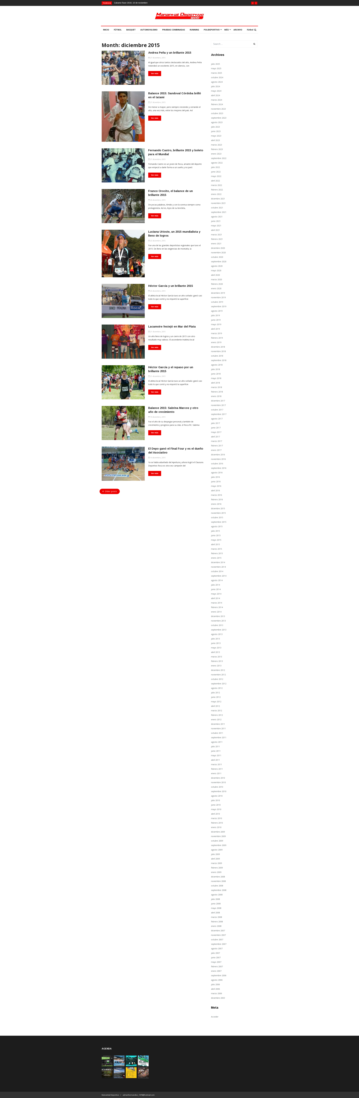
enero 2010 (216, 827)
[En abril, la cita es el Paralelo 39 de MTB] (107, 1065)
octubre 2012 (217, 679)
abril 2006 (215, 989)
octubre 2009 (217, 840)
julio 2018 (215, 369)
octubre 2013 (217, 625)
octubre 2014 (217, 571)
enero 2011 (216, 773)
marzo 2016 (216, 495)
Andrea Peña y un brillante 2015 (169, 52)
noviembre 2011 (218, 728)
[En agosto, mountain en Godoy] (143, 1065)
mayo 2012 (216, 701)
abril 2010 (215, 813)
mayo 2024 (216, 91)
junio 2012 (216, 697)
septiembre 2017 (218, 414)
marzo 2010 (216, 818)
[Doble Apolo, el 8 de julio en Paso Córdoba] (143, 1077)
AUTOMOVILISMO (148, 29)
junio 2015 (216, 535)
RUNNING (194, 29)
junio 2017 (216, 427)
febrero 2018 (217, 391)
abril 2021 (215, 230)
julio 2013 (215, 638)
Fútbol (250, 29)
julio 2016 (215, 477)
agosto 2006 (217, 980)
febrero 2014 (217, 607)
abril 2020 (215, 275)
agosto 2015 (217, 526)
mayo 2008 (216, 908)
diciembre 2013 (218, 616)
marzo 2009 (216, 863)
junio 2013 (216, 643)
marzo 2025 (216, 73)
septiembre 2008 (218, 890)
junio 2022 (216, 171)
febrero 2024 (217, 104)
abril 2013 (215, 652)
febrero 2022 (217, 189)
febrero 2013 (217, 661)
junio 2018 (216, 373)
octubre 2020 (217, 257)
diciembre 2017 (218, 400)
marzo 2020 (216, 279)
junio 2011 (216, 751)
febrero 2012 (217, 715)
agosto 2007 (217, 948)
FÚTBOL (118, 29)
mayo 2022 (216, 176)
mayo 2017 (216, 432)
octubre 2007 (217, 939)
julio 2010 (215, 800)
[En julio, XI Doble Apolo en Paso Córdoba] (119, 1065)
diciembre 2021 (218, 198)
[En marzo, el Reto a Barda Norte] (131, 1065)
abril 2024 (215, 95)
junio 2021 (216, 221)
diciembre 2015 (218, 508)
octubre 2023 (217, 113)
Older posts (111, 491)
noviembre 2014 (218, 566)
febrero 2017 (217, 445)
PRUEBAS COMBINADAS (173, 29)
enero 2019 (216, 342)
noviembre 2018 (218, 351)
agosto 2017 (217, 418)
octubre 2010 (217, 787)
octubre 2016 (217, 463)
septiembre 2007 (218, 944)
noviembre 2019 (218, 297)
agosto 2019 (217, 311)
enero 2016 (216, 504)
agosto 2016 (217, 472)
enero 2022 (216, 194)
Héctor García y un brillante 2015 (170, 285)
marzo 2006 (216, 993)
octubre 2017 (217, 409)
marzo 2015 (216, 549)
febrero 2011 (217, 769)
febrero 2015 (217, 553)
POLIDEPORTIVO (212, 29)
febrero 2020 (217, 284)
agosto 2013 (217, 634)
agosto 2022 (217, 162)
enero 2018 (216, 396)
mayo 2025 (216, 68)
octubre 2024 (217, 77)
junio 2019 (216, 320)
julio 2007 (215, 953)
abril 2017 (215, 436)
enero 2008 (216, 926)
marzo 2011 (216, 764)
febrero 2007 (217, 966)
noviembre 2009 (218, 836)
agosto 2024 (217, 82)
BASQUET (131, 29)
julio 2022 (215, 167)
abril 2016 (215, 490)
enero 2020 (216, 288)
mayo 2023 (216, 135)
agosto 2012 (217, 688)
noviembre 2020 (218, 252)
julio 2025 (215, 64)
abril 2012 (215, 706)
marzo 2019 (216, 333)
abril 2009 (215, 858)
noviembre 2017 (218, 405)
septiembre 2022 (218, 158)
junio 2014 (216, 589)
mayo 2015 (216, 540)
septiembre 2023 (218, 117)
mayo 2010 (216, 809)
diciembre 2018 (218, 346)
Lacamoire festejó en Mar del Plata (172, 326)
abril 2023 (215, 140)
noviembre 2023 (218, 108)
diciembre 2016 (218, 454)
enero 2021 (216, 243)
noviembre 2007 (218, 935)
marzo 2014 (216, 602)
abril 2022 (215, 180)
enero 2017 (216, 450)
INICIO (106, 29)
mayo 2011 (216, 755)
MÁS (226, 29)
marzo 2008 (216, 917)
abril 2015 (215, 544)
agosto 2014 (217, 580)
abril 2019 (215, 329)
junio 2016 (216, 481)
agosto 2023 (217, 122)
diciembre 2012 (218, 670)
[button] (252, 3)
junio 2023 (216, 131)
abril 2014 (215, 598)
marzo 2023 (216, 144)
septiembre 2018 (218, 360)
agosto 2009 (217, 849)
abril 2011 (215, 760)
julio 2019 (215, 315)
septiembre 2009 (218, 845)
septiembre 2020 (218, 261)
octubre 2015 (217, 517)
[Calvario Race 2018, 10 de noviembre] (119, 1077)
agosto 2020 (217, 266)
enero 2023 (216, 153)
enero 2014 (216, 611)
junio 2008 (216, 903)
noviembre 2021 (218, 203)
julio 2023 (215, 126)
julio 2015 (215, 531)
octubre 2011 (217, 733)
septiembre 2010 (218, 791)
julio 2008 (215, 899)
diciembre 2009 (218, 831)
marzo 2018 (216, 387)
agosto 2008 (217, 894)
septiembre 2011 (218, 737)
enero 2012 (216, 719)
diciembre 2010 (218, 778)
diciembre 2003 (218, 998)
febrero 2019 (217, 337)
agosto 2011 (217, 742)
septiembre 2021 (218, 212)
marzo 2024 (216, 100)
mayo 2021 (216, 225)
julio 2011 (215, 746)
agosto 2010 (217, 795)
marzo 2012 (216, 710)
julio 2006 (215, 984)
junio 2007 (216, 957)
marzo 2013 (216, 656)
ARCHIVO (237, 29)
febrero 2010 (217, 822)
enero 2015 (216, 558)
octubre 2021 (217, 207)
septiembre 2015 (218, 522)
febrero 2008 (217, 921)
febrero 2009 (217, 867)
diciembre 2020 (218, 248)
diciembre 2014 (218, 562)
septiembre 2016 (218, 468)
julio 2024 (215, 86)
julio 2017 (215, 423)
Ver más (154, 73)
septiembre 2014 (218, 575)
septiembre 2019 (218, 306)
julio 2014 (215, 584)
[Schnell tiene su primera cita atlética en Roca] (107, 1077)
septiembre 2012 (218, 683)
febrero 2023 (217, 149)
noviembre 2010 (218, 782)
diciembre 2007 (218, 930)
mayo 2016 (216, 486)
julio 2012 (215, 692)
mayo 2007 (216, 962)
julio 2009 (215, 854)
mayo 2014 (216, 593)
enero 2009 (216, 872)
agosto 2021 (217, 216)
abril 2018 (215, 382)
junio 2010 (216, 804)
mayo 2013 (216, 647)
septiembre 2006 (218, 975)
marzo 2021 (216, 234)
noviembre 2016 (218, 459)
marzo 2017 (216, 441)
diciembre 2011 (218, 724)
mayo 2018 (216, 378)
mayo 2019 (216, 324)
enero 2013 (216, 665)
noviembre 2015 (218, 513)
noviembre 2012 (218, 674)
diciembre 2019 (218, 293)
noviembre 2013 (218, 620)
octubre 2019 (217, 302)
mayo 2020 (216, 270)
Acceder (214, 1016)
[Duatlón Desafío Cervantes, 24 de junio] (131, 1077)
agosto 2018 (217, 364)
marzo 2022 (216, 185)
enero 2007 (216, 971)
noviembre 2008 (218, 881)
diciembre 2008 (218, 876)
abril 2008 (215, 912)
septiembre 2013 (218, 629)
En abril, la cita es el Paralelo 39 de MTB (132, 3)
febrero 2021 (217, 239)
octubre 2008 (217, 885)
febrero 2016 (217, 499)
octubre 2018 (217, 355)
